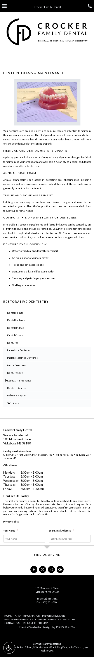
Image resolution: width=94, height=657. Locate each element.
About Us (69, 619)
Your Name (10, 530)
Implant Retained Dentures (22, 357)
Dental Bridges (15, 327)
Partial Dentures (16, 365)
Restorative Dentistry (26, 301)
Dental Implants (16, 320)
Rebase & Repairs (16, 395)
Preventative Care (53, 615)
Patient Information (27, 615)
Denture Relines (16, 388)
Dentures (12, 342)
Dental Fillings (15, 312)
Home (8, 615)
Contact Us (11, 622)
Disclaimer (29, 622)
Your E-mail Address (61, 530)
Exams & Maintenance (19, 380)
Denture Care (15, 372)
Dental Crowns (15, 335)
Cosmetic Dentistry (48, 619)
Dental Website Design (35, 627)
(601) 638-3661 (49, 598)
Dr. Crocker (74, 139)
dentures (14, 130)
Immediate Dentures (18, 350)
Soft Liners (13, 403)
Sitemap (43, 622)
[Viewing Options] (9, 648)
